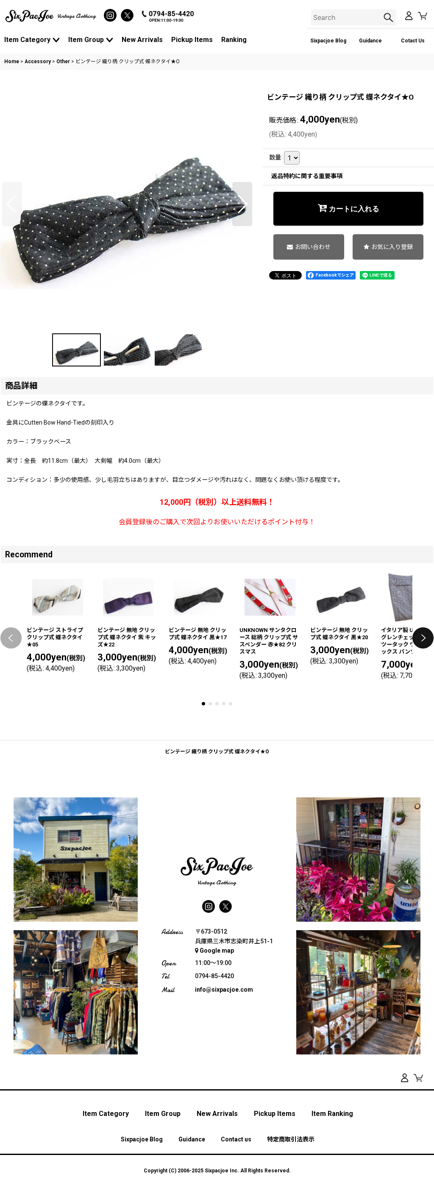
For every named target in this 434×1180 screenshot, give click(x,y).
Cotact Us (413, 41)
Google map (217, 950)
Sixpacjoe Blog (328, 41)
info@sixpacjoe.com (224, 989)
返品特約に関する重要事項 (306, 176)
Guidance (370, 41)
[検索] (389, 17)
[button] (12, 204)
